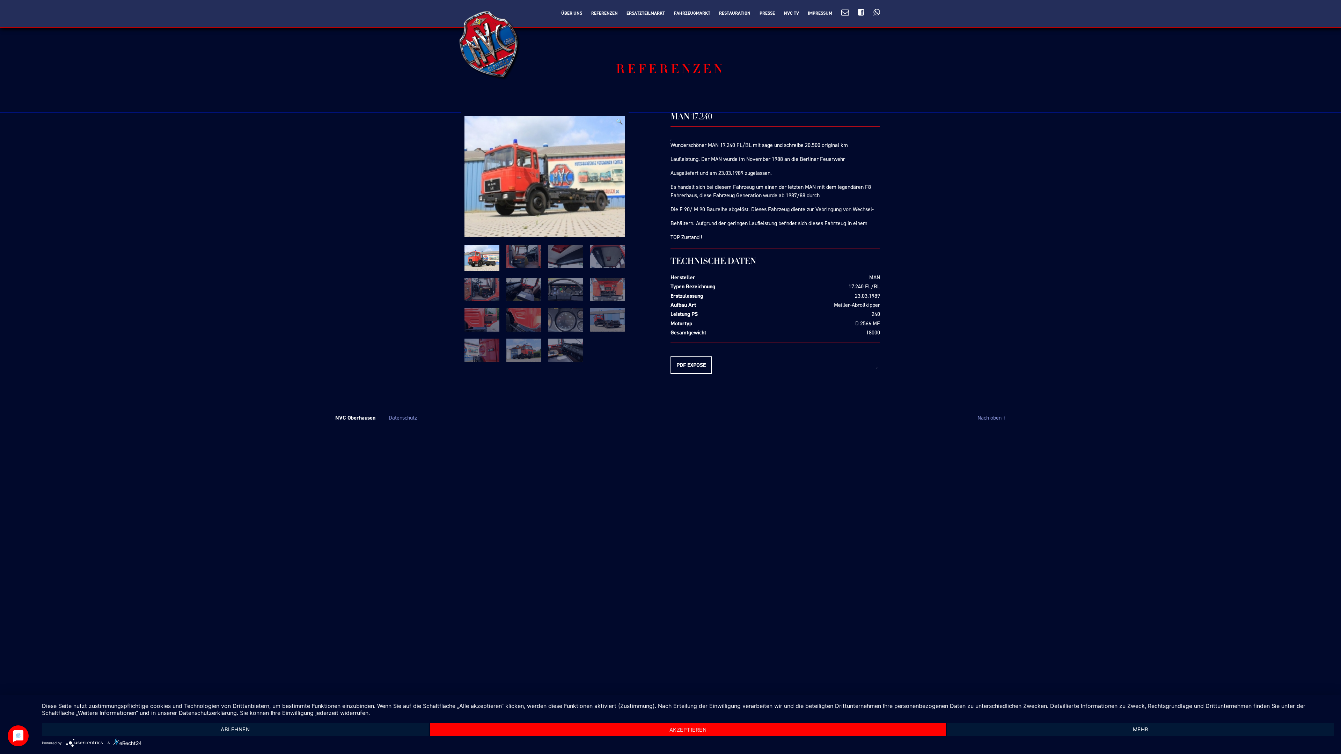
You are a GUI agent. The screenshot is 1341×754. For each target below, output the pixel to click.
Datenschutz (403, 417)
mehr (1141, 729)
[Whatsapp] (876, 12)
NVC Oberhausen (355, 417)
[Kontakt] (845, 12)
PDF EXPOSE (691, 365)
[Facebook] (861, 12)
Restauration (734, 13)
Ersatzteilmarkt (645, 13)
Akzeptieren (688, 729)
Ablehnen (235, 729)
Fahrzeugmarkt (692, 13)
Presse (767, 13)
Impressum (820, 13)
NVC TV (791, 13)
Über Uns (571, 13)
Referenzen (604, 13)
